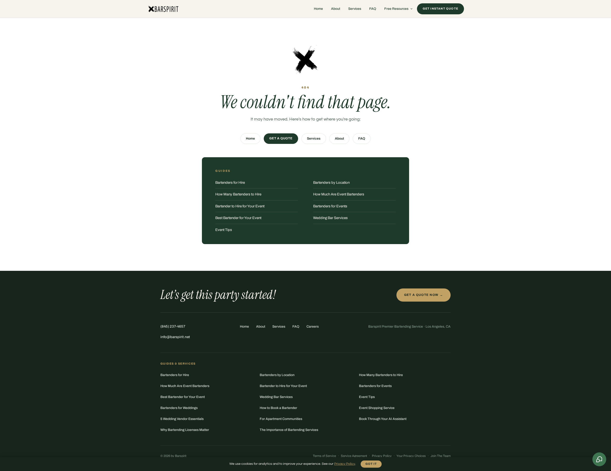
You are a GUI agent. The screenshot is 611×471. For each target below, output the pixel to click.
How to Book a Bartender (278, 408)
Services (354, 8)
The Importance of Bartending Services (289, 430)
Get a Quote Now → (423, 295)
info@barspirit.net (175, 337)
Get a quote (281, 138)
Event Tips (223, 230)
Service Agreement (354, 456)
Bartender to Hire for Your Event (239, 206)
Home (318, 8)
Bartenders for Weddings (179, 408)
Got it (371, 464)
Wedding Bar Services (330, 218)
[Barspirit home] (163, 9)
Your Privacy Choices (411, 456)
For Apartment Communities (281, 419)
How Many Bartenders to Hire (238, 194)
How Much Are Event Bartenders (338, 194)
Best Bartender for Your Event (238, 218)
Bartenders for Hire (230, 182)
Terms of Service (324, 456)
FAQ (372, 8)
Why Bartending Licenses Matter (184, 430)
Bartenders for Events (330, 206)
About (335, 8)
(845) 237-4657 (172, 326)
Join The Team (441, 456)
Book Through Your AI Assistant (382, 419)
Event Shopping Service (377, 408)
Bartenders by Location (331, 182)
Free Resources (396, 8)
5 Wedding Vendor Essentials (182, 419)
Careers (312, 326)
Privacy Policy (382, 456)
